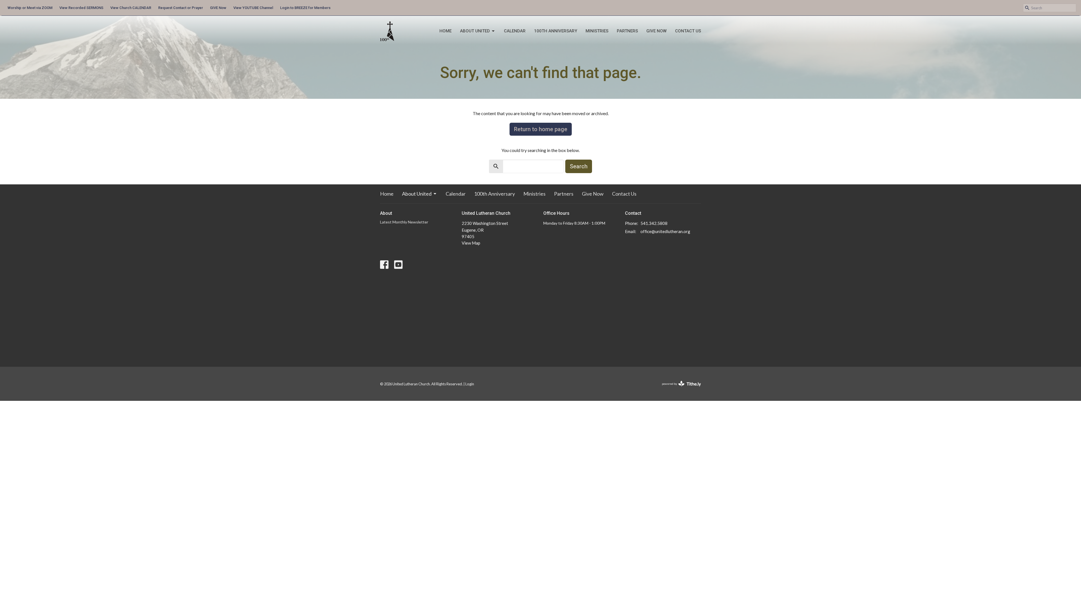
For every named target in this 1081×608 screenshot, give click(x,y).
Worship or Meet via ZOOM (30, 8)
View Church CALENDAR (130, 8)
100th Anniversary (555, 30)
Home (445, 30)
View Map (471, 242)
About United (475, 30)
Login (469, 384)
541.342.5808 (653, 223)
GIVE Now (218, 8)
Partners (627, 30)
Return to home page (540, 129)
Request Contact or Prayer (180, 8)
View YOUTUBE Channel (253, 8)
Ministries (597, 30)
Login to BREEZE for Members (305, 8)
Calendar (515, 30)
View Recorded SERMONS (81, 8)
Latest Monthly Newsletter (404, 222)
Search (579, 166)
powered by (678, 388)
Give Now (656, 30)
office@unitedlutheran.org (665, 231)
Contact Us (688, 30)
